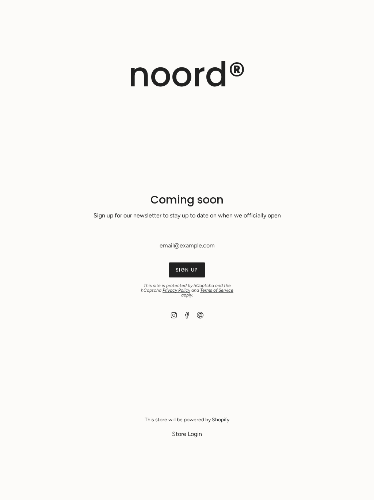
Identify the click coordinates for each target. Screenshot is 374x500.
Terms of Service (216, 290)
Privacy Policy (176, 290)
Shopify (220, 420)
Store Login (187, 433)
